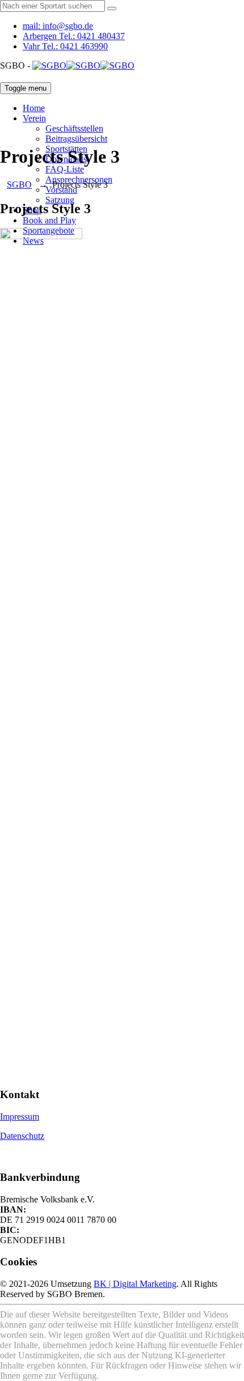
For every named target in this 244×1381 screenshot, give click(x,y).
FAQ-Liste (64, 169)
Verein (34, 118)
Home (34, 108)
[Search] (111, 8)
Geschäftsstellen (74, 128)
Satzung (59, 200)
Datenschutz (22, 1136)
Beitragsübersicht (76, 138)
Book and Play (49, 220)
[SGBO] (83, 65)
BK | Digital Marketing (135, 1284)
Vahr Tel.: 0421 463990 (65, 46)
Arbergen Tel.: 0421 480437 (74, 36)
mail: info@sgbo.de (58, 26)
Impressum (19, 1116)
